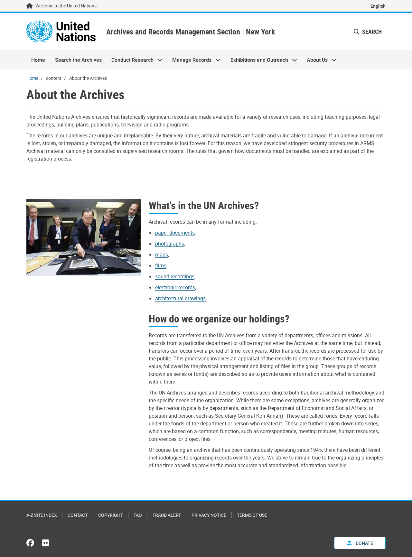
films (160, 265)
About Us (315, 59)
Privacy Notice (209, 515)
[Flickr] (45, 543)
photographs (169, 243)
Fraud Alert (167, 515)
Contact (78, 515)
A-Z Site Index (41, 515)
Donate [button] (364, 543)
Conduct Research (130, 59)
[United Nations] (61, 31)
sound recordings (174, 276)
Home (38, 59)
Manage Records (189, 59)
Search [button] (371, 31)
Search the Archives (78, 59)
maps (161, 254)
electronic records (175, 287)
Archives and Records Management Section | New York (190, 31)
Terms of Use (252, 515)
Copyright (110, 515)
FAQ (138, 515)
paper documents (175, 232)
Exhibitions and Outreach (257, 59)
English (378, 6)
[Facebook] (31, 543)
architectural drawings (180, 298)
